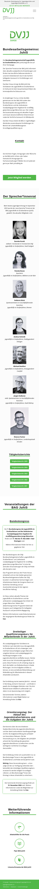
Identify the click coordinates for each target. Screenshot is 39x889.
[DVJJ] (16, 10)
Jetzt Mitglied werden (19, 6)
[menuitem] (33, 10)
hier (4, 619)
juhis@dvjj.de (18, 163)
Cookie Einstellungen (23, 886)
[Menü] (33, 10)
